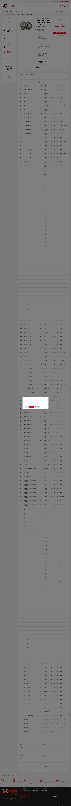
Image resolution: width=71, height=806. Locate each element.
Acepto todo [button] (32, 406)
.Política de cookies (34, 404)
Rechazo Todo (37, 406)
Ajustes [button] (26, 406)
